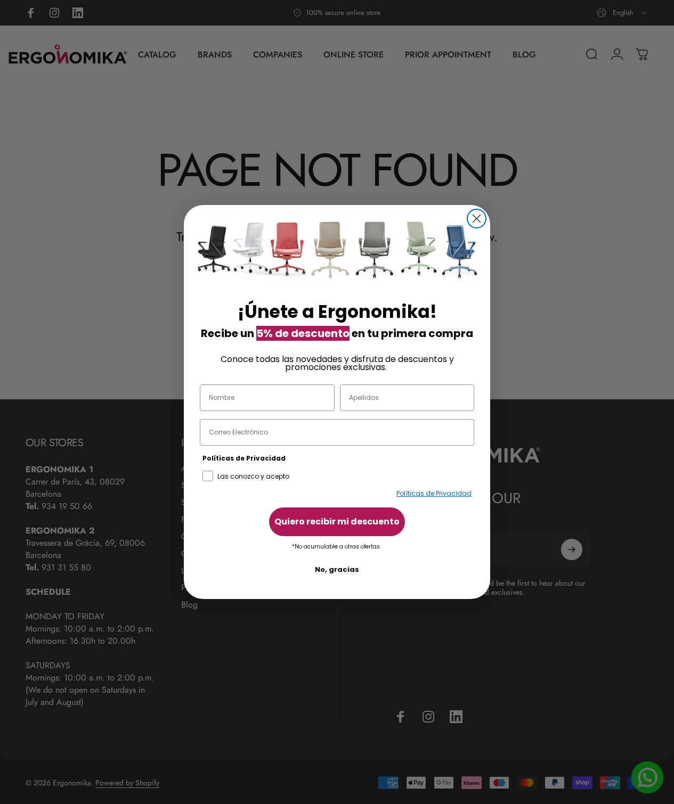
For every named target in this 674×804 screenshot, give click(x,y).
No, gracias (337, 569)
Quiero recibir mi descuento (337, 521)
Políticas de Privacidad (434, 493)
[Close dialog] (476, 218)
